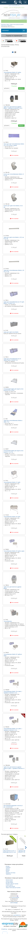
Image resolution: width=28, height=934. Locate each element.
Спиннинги (8, 867)
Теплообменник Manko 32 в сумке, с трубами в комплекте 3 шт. (13, 729)
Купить (21, 88)
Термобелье (8, 874)
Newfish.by (4, 929)
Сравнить (7, 88)
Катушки (7, 866)
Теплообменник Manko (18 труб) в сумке (14, 551)
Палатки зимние (9, 881)
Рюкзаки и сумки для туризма (12, 883)
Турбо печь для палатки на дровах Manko (12, 587)
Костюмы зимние (9, 882)
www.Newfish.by (16, 915)
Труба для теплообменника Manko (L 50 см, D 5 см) (14, 271)
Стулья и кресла (9, 885)
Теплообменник (8, 621)
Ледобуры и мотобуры (10, 872)
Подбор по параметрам (14, 35)
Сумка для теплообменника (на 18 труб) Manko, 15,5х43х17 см (14, 302)
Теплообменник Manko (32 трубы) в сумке (13, 655)
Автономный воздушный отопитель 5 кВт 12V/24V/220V (13, 806)
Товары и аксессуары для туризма (13, 887)
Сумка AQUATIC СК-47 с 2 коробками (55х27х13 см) (9, 851)
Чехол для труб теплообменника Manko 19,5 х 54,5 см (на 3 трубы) (14, 144)
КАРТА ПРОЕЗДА (14, 902)
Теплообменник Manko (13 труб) (12, 482)
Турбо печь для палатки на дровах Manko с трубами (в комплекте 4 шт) (13, 107)
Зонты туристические (10, 886)
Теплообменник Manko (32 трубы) (12, 72)
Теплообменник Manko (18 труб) (12, 516)
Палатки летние (9, 879)
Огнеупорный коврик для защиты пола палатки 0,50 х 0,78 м (13, 389)
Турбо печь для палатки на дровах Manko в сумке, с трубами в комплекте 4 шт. (14, 768)
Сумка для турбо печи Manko (11, 332)
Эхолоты (8, 868)
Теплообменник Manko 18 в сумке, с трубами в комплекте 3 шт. (13, 692)
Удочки (7, 871)
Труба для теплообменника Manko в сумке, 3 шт (13, 421)
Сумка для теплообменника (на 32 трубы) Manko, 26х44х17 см (12, 359)
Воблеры (8, 870)
